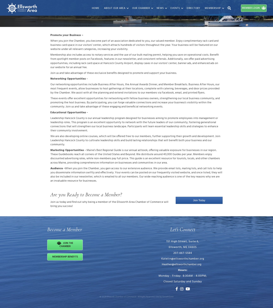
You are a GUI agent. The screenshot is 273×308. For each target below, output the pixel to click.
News (160, 8)
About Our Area (114, 8)
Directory (193, 8)
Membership (213, 8)
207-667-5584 (182, 253)
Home (95, 8)
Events (175, 8)
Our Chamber (141, 8)
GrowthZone (168, 296)
